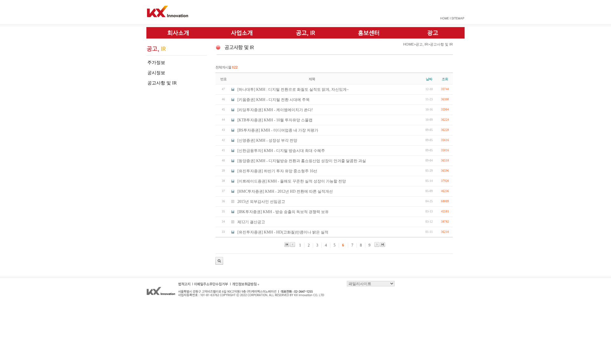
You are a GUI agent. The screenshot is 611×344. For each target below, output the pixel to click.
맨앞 (286, 244)
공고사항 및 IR (162, 83)
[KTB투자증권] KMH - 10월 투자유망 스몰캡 (275, 120)
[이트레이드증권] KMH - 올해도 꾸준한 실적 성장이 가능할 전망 (291, 181)
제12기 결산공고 (251, 222)
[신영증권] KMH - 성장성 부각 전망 (267, 140)
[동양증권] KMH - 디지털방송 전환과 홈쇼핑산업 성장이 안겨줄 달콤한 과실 (301, 161)
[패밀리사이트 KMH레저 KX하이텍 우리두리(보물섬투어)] (371, 283)
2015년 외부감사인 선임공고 (261, 201)
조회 (445, 79)
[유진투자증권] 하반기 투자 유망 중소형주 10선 (277, 171)
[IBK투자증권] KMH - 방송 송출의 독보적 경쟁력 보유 (283, 212)
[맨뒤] (382, 244)
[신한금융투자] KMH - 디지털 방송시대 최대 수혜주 (281, 150)
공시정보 (156, 72)
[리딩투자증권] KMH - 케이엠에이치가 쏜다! (275, 110)
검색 (219, 261)
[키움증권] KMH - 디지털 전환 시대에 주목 (273, 99)
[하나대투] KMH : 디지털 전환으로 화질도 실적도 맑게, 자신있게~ (293, 89)
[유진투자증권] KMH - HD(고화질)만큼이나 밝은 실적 (282, 232)
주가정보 (156, 62)
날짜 (429, 79)
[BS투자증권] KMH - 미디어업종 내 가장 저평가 (277, 130)
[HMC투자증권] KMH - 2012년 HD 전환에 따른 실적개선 (285, 191)
